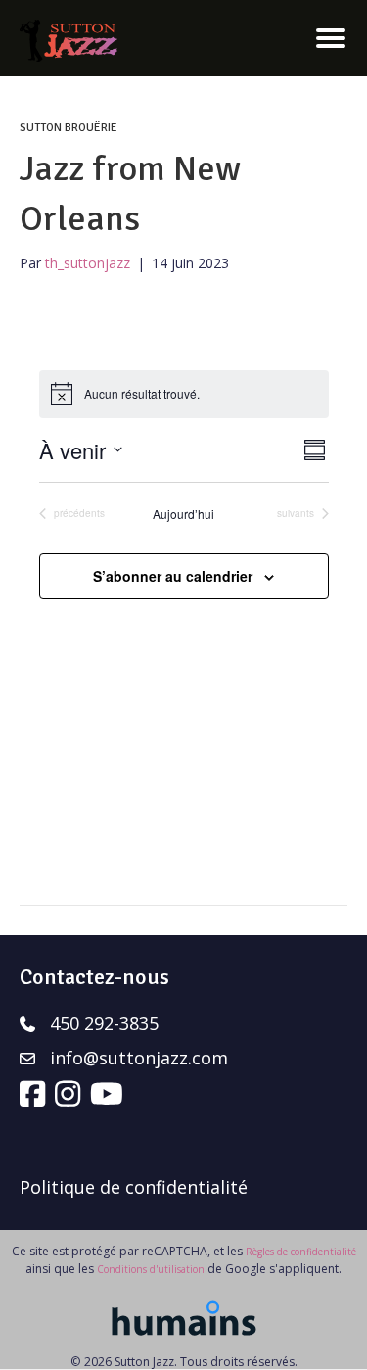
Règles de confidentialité (301, 1251)
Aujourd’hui (183, 514)
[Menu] (330, 38)
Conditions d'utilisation (151, 1269)
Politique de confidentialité (134, 1187)
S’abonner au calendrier (172, 576)
